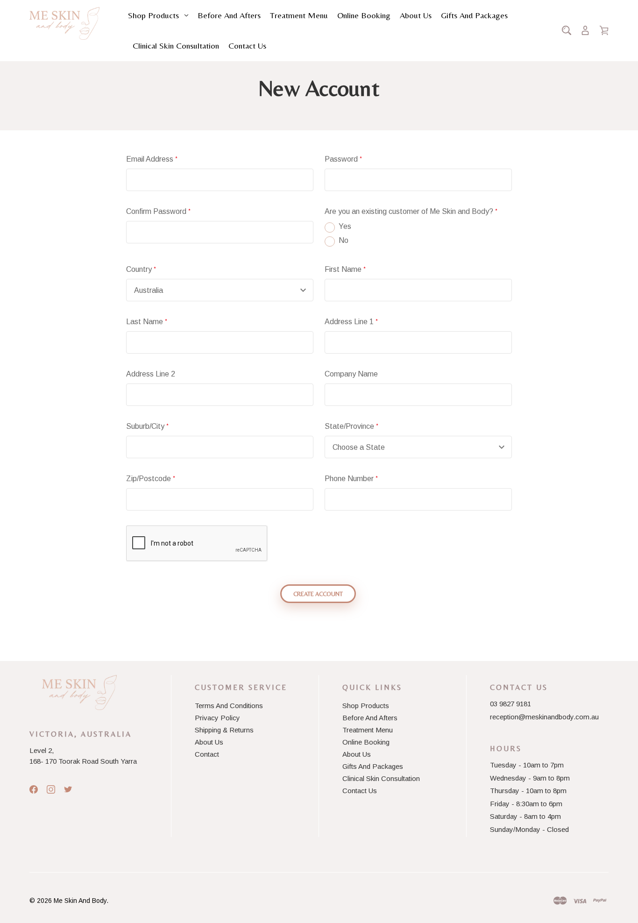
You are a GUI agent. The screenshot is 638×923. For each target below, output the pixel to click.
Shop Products (153, 15)
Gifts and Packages (474, 15)
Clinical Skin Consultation (176, 45)
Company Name (351, 374)
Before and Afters (229, 15)
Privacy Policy (217, 718)
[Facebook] (33, 789)
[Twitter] (68, 789)
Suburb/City (147, 426)
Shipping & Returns (224, 730)
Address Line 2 (150, 374)
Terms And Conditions (229, 706)
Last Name (146, 322)
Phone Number (351, 479)
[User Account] (585, 30)
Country (141, 269)
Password (343, 159)
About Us (416, 15)
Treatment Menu (299, 15)
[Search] (566, 30)
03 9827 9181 (510, 704)
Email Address (151, 159)
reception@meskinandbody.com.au (544, 717)
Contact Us (247, 45)
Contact (207, 754)
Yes (345, 226)
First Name (345, 269)
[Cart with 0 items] (604, 30)
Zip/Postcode (150, 479)
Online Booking (363, 15)
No (343, 240)
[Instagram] (51, 789)
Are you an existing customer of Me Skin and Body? (411, 211)
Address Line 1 (351, 322)
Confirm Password (158, 211)
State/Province (351, 426)
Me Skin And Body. (81, 900)
